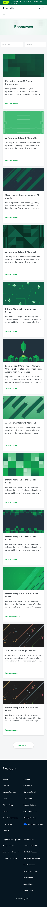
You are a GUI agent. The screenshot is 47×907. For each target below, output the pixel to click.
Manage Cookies (30, 818)
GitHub (5, 811)
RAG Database (29, 865)
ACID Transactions (30, 871)
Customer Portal (29, 792)
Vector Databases (30, 845)
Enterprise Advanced (10, 852)
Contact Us (28, 786)
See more (22, 745)
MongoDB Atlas (8, 845)
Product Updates (30, 805)
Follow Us (6, 831)
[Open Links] (43, 8)
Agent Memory (29, 884)
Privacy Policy (8, 805)
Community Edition (10, 858)
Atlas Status (28, 798)
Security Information (10, 818)
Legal (5, 798)
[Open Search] (39, 7)
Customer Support (30, 811)
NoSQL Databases (31, 852)
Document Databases (32, 858)
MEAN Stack (28, 891)
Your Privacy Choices (35, 824)
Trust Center (7, 824)
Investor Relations (9, 792)
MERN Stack (28, 878)
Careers (6, 786)
